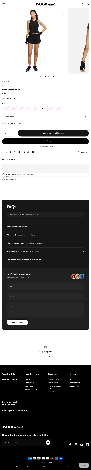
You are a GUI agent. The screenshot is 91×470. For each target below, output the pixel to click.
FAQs (21, 214)
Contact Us (29, 383)
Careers (51, 391)
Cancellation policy (66, 466)
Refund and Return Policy (55, 387)
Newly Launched (31, 389)
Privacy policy (24, 466)
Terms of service (33, 466)
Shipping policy (43, 466)
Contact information (54, 466)
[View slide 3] (47, 356)
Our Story (28, 379)
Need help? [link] (85, 152)
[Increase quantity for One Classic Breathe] (13, 133)
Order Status (75, 383)
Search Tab (75, 386)
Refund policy (15, 466)
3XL (59, 108)
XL (43, 108)
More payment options (45, 146)
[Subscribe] (48, 442)
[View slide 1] (41, 356)
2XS (5, 108)
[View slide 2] (44, 356)
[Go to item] (37, 76)
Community (30, 386)
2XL (51, 108)
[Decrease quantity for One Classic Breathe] (4, 133)
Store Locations (54, 379)
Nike (3, 86)
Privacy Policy (53, 383)
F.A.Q (72, 379)
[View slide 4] (49, 356)
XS (14, 108)
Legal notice (76, 466)
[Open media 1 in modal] (63, 12)
